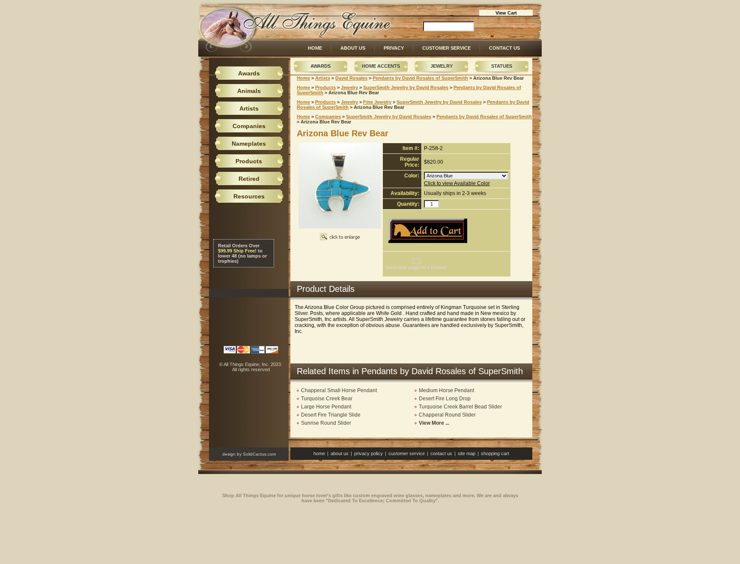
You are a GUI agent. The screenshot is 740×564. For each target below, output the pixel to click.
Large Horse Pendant (326, 407)
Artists (322, 78)
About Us (352, 48)
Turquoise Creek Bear (326, 399)
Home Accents (381, 66)
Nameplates (249, 143)
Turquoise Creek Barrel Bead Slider (460, 407)
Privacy (394, 48)
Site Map (466, 453)
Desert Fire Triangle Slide (331, 415)
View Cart (506, 12)
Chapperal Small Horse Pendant (339, 390)
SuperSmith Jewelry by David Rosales (405, 87)
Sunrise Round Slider (326, 423)
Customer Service (446, 48)
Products (325, 87)
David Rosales (351, 78)
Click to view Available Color (457, 183)
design (229, 454)
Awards (320, 66)
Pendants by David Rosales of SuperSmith (420, 78)
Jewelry (441, 66)
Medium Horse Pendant (446, 390)
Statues (501, 66)
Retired (249, 178)
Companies (328, 116)
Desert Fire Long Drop (445, 399)
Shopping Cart (495, 453)
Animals (249, 90)
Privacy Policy (368, 453)
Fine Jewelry (377, 102)
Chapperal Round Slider (447, 415)
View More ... (434, 423)
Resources (249, 196)
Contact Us (504, 48)
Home (315, 48)
